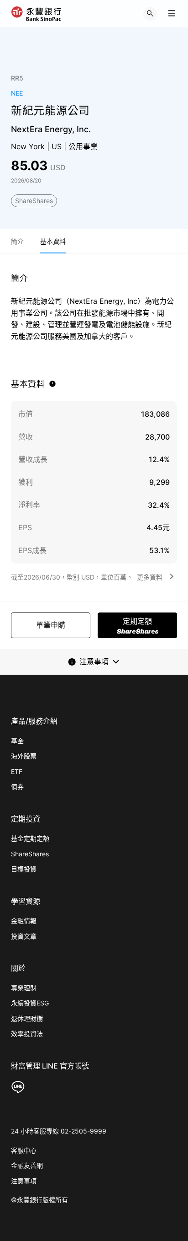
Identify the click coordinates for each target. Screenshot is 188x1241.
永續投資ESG (30, 1003)
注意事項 (24, 1181)
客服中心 (24, 1150)
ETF (16, 771)
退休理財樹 (27, 1018)
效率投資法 (27, 1033)
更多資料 (149, 577)
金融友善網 (27, 1165)
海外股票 (24, 756)
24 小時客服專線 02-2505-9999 (58, 1131)
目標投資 (24, 869)
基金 (17, 741)
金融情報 (24, 920)
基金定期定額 (30, 838)
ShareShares (34, 200)
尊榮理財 (24, 988)
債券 (17, 786)
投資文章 (24, 936)
